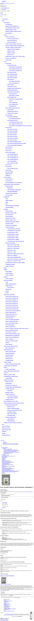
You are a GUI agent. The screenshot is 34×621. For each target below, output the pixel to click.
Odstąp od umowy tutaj (7, 604)
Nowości (3, 472)
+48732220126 (4, 9)
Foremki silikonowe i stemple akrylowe (7, 468)
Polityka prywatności (7, 603)
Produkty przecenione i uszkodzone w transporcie (9, 471)
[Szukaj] (0, 17)
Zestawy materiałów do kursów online (7, 470)
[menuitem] (3, 20)
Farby (3, 454)
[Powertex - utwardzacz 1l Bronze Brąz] (3, 583)
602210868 (3, 507)
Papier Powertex (6, 453)
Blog (4, 610)
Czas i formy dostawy (7, 606)
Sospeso (3, 458)
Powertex (3, 448)
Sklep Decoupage (6, 605)
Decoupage (3, 457)
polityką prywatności (17, 597)
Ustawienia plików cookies (8, 600)
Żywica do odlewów (5, 455)
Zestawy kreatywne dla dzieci (6, 461)
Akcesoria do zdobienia (5, 460)
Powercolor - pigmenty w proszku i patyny (10, 451)
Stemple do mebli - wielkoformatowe (7, 464)
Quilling (3, 459)
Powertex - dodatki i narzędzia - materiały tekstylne (11, 450)
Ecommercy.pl (20, 616)
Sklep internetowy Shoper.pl (4, 620)
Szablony (3, 465)
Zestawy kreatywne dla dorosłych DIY (7, 462)
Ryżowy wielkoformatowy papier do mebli (8, 466)
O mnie (5, 602)
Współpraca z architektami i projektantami (10, 608)
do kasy (1, 14)
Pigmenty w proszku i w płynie (6, 467)
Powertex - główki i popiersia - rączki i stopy (10, 449)
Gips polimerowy (4, 447)
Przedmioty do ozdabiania (5, 469)
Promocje (3, 473)
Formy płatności (6, 601)
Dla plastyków (4, 456)
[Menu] (32, 611)
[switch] (31, 617)
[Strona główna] (7, 3)
